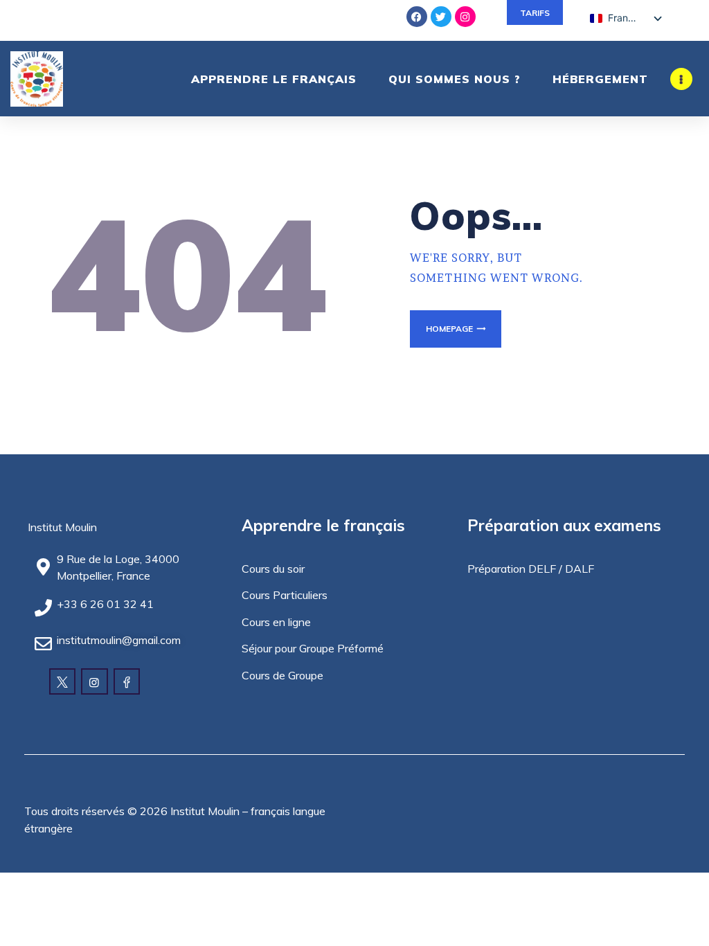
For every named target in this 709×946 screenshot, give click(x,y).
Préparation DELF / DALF (530, 568)
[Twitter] (441, 16)
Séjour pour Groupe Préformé (313, 648)
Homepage (449, 328)
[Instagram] (465, 16)
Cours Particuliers (284, 595)
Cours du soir (273, 568)
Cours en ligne (276, 622)
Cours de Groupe (282, 675)
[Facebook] (416, 16)
